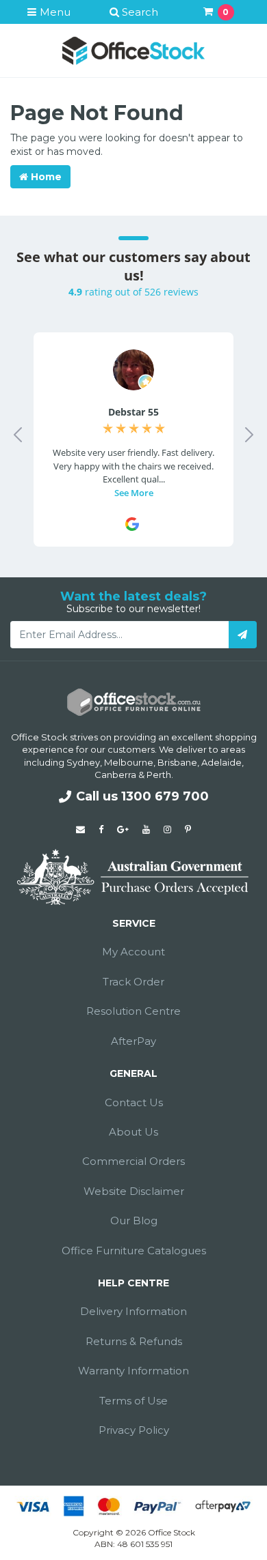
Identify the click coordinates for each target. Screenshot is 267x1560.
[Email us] (80, 829)
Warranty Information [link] (133, 1370)
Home (45, 177)
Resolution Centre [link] (133, 1011)
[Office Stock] (133, 50)
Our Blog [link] (133, 1220)
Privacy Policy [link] (134, 1430)
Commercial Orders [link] (133, 1161)
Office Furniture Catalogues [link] (134, 1250)
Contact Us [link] (134, 1102)
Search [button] (138, 11)
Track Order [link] (133, 981)
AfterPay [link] (133, 1041)
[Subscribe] (243, 634)
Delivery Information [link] (133, 1311)
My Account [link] (133, 951)
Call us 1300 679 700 (142, 796)
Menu (54, 11)
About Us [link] (133, 1131)
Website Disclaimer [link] (134, 1191)
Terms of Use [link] (133, 1400)
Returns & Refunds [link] (134, 1341)
